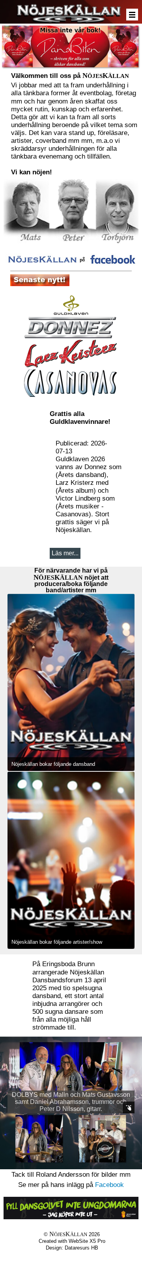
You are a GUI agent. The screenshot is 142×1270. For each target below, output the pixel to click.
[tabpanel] (74, 123)
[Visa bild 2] (102, 1138)
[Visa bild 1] (39, 1138)
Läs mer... (65, 553)
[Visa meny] (132, 14)
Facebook (109, 1185)
